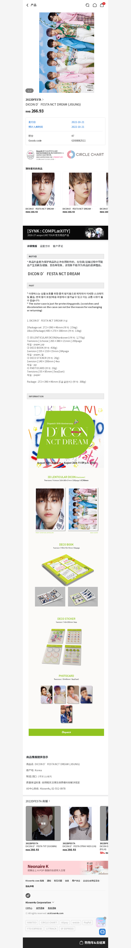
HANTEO (32, 922)
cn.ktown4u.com (55, 913)
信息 (67, 880)
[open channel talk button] (102, 932)
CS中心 (29, 907)
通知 (49, 880)
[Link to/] (95, 5)
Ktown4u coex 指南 (35, 880)
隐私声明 (30, 886)
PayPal (87, 922)
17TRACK (51, 928)
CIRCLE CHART (49, 922)
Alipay (64, 922)
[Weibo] (28, 895)
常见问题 (58, 880)
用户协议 (76, 880)
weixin (75, 922)
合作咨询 (40, 907)
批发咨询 (52, 907)
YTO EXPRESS (34, 928)
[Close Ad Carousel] (105, 918)
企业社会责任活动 (91, 880)
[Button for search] (87, 5)
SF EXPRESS (67, 928)
